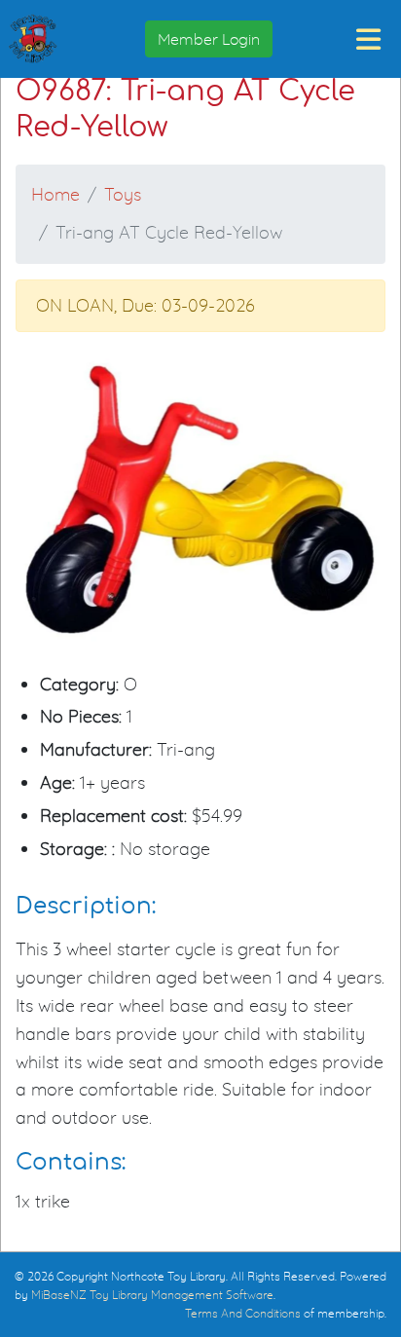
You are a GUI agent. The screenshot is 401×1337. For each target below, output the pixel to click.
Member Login (209, 39)
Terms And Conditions (243, 1313)
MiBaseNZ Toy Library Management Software (152, 1294)
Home (55, 194)
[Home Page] (33, 39)
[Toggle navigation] (368, 39)
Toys (122, 194)
